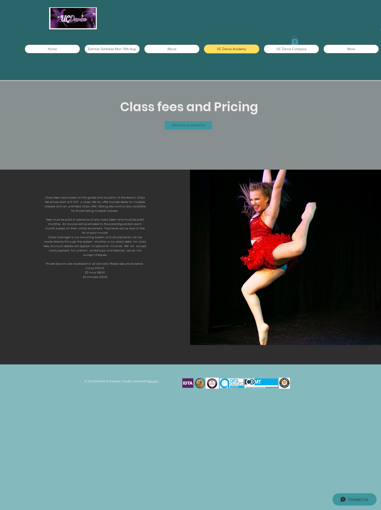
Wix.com (153, 381)
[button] (295, 40)
